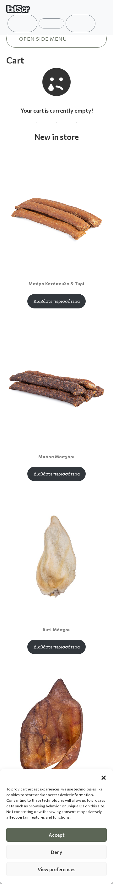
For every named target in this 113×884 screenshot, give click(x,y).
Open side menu (43, 39)
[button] (103, 777)
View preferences (56, 869)
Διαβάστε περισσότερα (57, 301)
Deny (56, 852)
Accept (57, 835)
